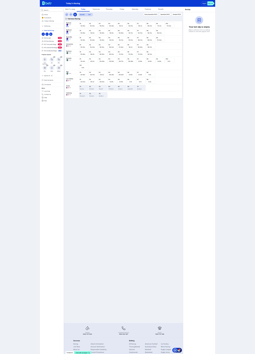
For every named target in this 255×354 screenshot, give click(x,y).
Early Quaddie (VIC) (151, 14)
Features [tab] (148, 9)
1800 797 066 (87, 334)
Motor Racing (165, 347)
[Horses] (67, 14)
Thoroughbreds (134, 347)
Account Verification (98, 347)
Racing (75, 344)
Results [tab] (160, 9)
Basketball (148, 352)
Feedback (70, 352)
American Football (151, 344)
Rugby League (166, 349)
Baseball (148, 349)
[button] (82, 352)
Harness (132, 349)
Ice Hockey (165, 344)
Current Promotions (97, 352)
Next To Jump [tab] (70, 9)
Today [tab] (83, 9)
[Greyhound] (47, 34)
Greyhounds (133, 352)
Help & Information (97, 344)
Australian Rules (150, 347)
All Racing (132, 344)
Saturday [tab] (135, 9)
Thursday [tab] (109, 9)
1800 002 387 (123, 334)
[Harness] (50, 34)
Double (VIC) (177, 14)
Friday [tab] (122, 9)
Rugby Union (165, 352)
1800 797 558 (159, 334)
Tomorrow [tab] (96, 9)
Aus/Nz (82, 14)
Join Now (76, 347)
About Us (76, 349)
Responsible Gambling (98, 349)
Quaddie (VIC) (165, 14)
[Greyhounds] (71, 14)
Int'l (89, 14)
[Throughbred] (43, 34)
